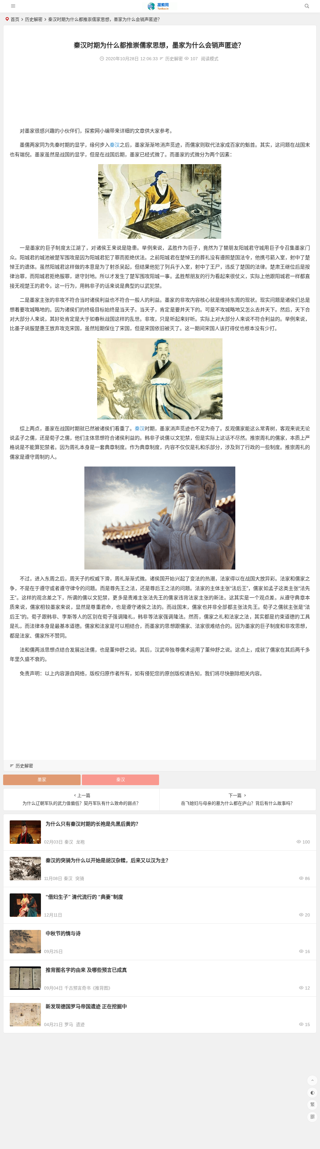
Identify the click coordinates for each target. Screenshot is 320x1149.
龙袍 (80, 841)
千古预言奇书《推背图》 (88, 987)
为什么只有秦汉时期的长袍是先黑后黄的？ (93, 824)
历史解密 (33, 19)
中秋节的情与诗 (63, 933)
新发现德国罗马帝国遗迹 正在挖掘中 (86, 1006)
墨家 (42, 779)
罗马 (68, 1024)
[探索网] (160, 8)
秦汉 (115, 145)
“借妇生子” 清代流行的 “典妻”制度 (84, 897)
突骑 (79, 878)
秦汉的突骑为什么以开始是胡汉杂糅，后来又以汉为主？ (108, 860)
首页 (15, 19)
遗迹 (80, 1024)
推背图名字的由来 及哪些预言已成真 (86, 970)
